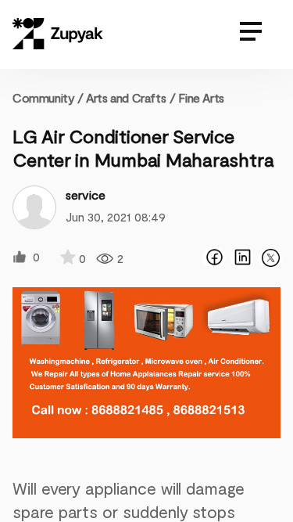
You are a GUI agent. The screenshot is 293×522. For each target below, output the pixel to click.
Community (48, 97)
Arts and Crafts (126, 97)
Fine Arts (200, 97)
